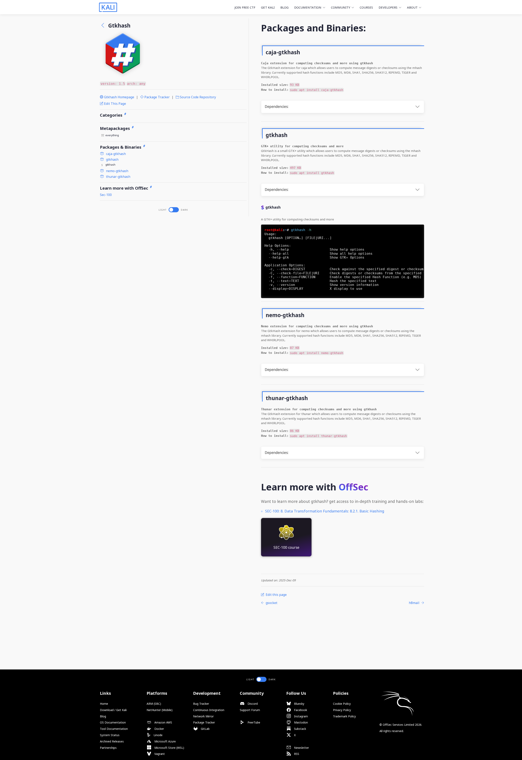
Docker (159, 729)
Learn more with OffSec (124, 188)
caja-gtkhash (115, 154)
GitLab (205, 729)
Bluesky (298, 704)
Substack (299, 729)
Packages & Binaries (121, 147)
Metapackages (115, 128)
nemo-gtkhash (116, 171)
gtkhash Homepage (118, 97)
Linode (158, 735)
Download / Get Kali (113, 710)
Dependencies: (277, 106)
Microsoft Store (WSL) (169, 748)
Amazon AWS (163, 722)
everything (112, 135)
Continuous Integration (208, 710)
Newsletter (301, 748)
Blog (284, 7)
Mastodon (300, 722)
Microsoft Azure (165, 741)
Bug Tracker (201, 704)
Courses (366, 7)
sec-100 (106, 194)
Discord (252, 704)
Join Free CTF (244, 7)
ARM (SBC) (154, 704)
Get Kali (268, 7)
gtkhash (111, 159)
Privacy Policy (342, 710)
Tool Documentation (114, 729)
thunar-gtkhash (117, 176)
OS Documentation (113, 722)
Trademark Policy (344, 716)
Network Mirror (203, 716)
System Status (109, 735)
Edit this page (114, 103)
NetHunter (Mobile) (160, 710)
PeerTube (253, 722)
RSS (296, 754)
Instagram (300, 716)
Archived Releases (112, 741)
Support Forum (250, 710)
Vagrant (159, 754)
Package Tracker (157, 97)
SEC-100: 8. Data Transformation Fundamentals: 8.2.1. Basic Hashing (324, 511)
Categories (111, 115)
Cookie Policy (342, 704)
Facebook (300, 710)
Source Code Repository (197, 97)
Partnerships (108, 748)
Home (104, 704)
